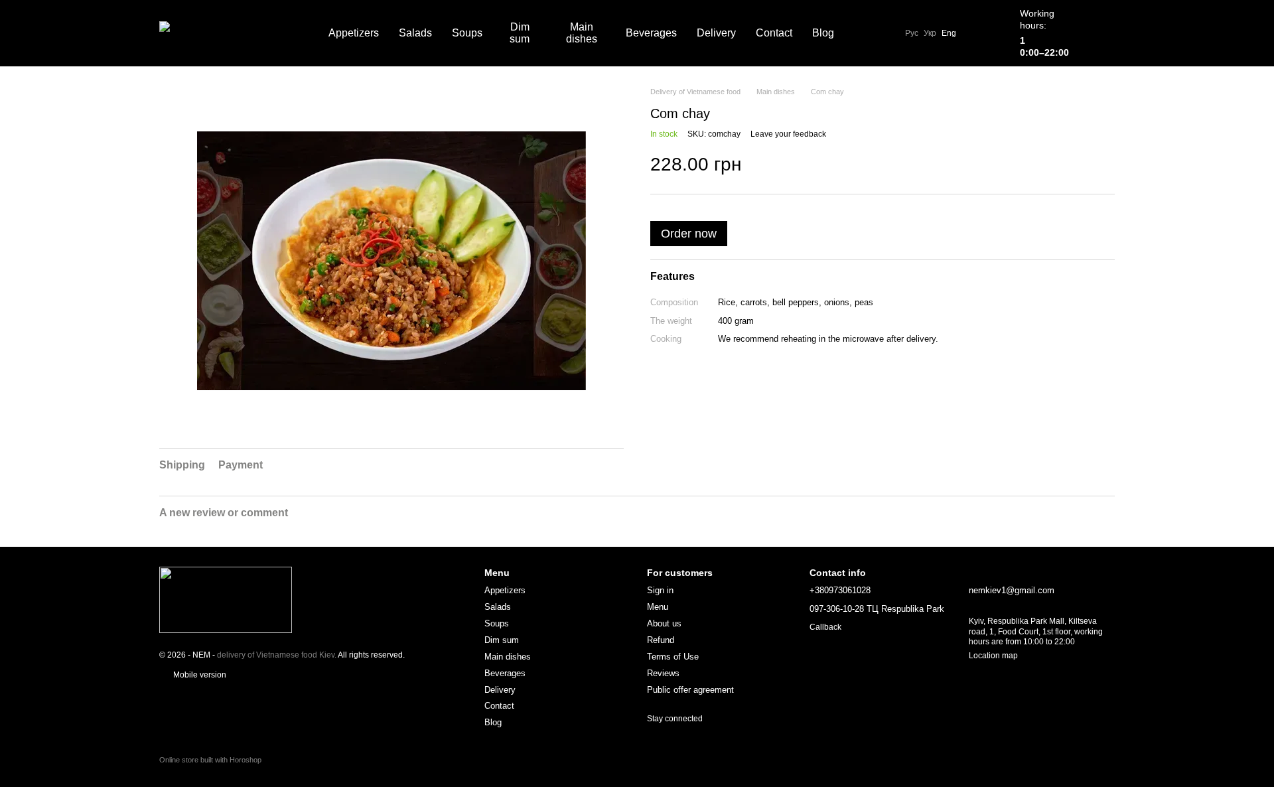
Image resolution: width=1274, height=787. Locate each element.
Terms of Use (673, 657)
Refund (660, 640)
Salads (415, 32)
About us (664, 623)
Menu (657, 607)
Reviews (663, 673)
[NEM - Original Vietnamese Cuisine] (225, 599)
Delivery (716, 32)
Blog (823, 32)
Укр (930, 33)
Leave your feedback (788, 134)
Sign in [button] (660, 590)
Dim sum (520, 32)
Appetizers (353, 32)
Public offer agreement (690, 690)
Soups (467, 32)
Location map (993, 655)
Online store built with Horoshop (210, 760)
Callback (825, 627)
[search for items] (868, 33)
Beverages (651, 32)
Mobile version (198, 675)
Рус (911, 33)
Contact (774, 32)
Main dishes (581, 32)
